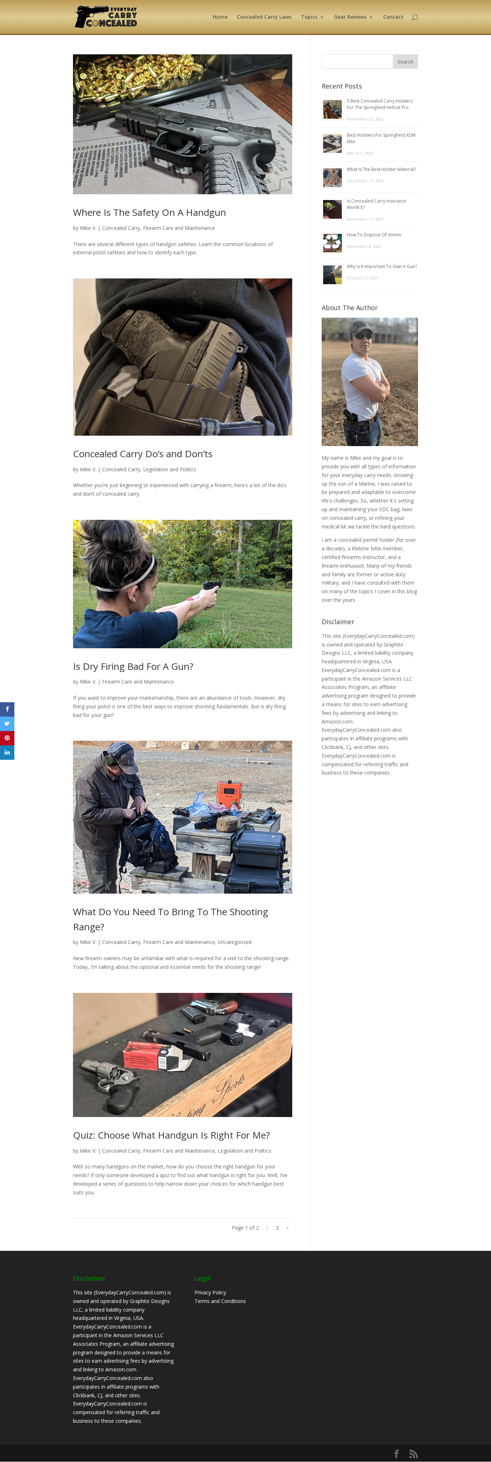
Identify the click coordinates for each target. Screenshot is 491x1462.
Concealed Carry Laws (264, 17)
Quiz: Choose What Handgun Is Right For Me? (171, 1135)
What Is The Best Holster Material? (381, 169)
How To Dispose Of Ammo (374, 235)
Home (220, 17)
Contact (393, 17)
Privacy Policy (210, 1292)
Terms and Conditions (220, 1301)
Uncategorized (235, 942)
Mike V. (88, 227)
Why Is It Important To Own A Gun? (382, 266)
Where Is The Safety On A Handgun (149, 212)
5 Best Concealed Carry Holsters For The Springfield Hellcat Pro (380, 104)
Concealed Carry (121, 227)
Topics (309, 17)
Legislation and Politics (169, 469)
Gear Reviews (350, 17)
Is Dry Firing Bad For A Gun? (133, 666)
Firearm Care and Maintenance (179, 227)
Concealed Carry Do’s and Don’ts (142, 453)
